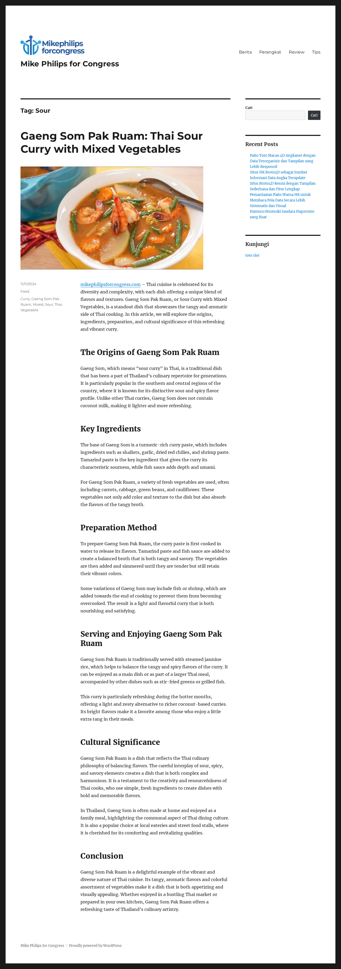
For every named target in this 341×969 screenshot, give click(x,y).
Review (297, 52)
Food (25, 291)
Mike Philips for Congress (70, 63)
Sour (49, 304)
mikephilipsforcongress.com (110, 284)
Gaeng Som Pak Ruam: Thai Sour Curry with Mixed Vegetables (112, 142)
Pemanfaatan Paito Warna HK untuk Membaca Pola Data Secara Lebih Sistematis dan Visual (280, 200)
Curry (25, 299)
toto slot (252, 255)
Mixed (38, 304)
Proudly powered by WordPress (95, 945)
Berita (245, 52)
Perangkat (270, 52)
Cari (249, 108)
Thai (58, 304)
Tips (316, 52)
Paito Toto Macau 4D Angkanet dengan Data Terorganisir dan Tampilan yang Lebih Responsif (283, 161)
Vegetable (29, 310)
